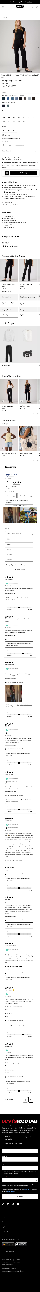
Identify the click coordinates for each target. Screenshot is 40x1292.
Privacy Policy (10, 1191)
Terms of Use (27, 1189)
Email (3, 1164)
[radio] (4, 118)
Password (4, 1177)
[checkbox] (2, 1172)
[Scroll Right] (37, 320)
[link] (19, 1260)
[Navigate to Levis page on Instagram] (3, 1204)
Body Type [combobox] (9, 554)
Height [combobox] (8, 544)
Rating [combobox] (8, 539)
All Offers (29, 2)
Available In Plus (6, 141)
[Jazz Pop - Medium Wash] (8, 99)
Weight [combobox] (9, 549)
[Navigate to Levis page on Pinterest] (8, 1204)
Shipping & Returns (16, 159)
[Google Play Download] (8, 1244)
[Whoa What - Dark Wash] (3, 106)
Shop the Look (6, 365)
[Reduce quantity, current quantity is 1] (28, 151)
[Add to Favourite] (7, 173)
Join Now (20, 1196)
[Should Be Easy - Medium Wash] (12, 99)
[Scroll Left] (34, 320)
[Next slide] (37, 369)
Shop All (5, 17)
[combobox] (21, 565)
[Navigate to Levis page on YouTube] (18, 1204)
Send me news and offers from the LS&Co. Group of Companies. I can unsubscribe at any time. (20, 1172)
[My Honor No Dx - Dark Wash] (16, 99)
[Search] (33, 7)
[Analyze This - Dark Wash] (3, 99)
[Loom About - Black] (25, 99)
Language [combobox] (9, 559)
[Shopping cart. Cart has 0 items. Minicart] (37, 7)
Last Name (4, 1156)
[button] (7, 135)
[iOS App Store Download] (21, 1244)
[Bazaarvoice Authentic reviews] (14, 475)
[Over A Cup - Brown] (33, 99)
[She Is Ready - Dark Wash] (8, 106)
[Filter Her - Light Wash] (29, 99)
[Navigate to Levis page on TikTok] (13, 1204)
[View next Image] (39, 47)
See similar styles (20, 145)
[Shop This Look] (3, 401)
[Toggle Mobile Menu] (3, 7)
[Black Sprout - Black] (20, 99)
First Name (4, 1148)
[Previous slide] (34, 369)
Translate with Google (10, 593)
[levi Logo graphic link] (20, 7)
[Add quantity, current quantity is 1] (36, 151)
